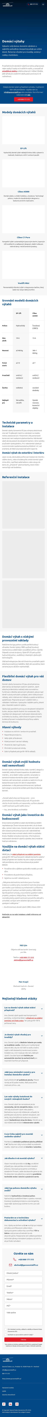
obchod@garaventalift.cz (23, 960)
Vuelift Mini (23, 283)
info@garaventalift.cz (12, 92)
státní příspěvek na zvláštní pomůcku (26, 854)
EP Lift (23, 148)
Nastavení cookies (8, 1388)
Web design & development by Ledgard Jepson (16, 1412)
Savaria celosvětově (8, 1395)
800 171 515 (6, 1373)
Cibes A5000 (23, 191)
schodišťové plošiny (9, 71)
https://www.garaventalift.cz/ (11, 1379)
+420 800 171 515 (23, 99)
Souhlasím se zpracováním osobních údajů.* (20, 1334)
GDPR (4, 1391)
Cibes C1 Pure (23, 237)
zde (29, 95)
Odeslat (23, 1340)
